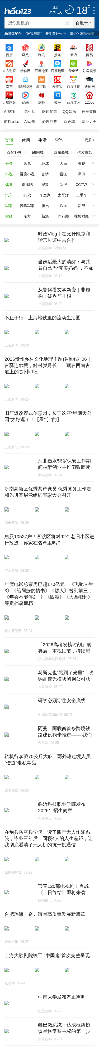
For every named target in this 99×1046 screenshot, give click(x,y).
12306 (89, 102)
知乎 (57, 102)
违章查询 (89, 111)
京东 (9, 86)
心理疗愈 (49, 121)
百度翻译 (57, 71)
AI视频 (9, 111)
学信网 (25, 71)
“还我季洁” (33, 34)
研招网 (89, 86)
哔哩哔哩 (25, 86)
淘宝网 (41, 86)
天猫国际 (9, 102)
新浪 (73, 55)
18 (82, 10)
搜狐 (57, 55)
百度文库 (74, 102)
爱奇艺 (73, 71)
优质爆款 (84, 152)
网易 (89, 55)
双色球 (69, 121)
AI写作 (29, 121)
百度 (9, 55)
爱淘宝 (57, 86)
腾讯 (41, 55)
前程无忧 (11, 121)
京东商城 (61, 152)
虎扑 (41, 102)
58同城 (38, 152)
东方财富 (9, 71)
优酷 (25, 102)
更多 (88, 140)
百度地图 (41, 71)
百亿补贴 (14, 152)
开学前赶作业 (55, 34)
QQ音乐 (69, 111)
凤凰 (25, 55)
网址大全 (89, 121)
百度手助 (74, 86)
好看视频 (89, 71)
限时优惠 (49, 111)
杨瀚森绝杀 (13, 34)
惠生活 (29, 111)
